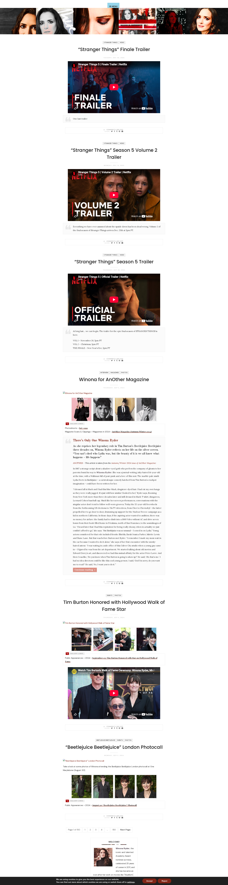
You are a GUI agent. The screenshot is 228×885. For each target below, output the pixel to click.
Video (122, 42)
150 (114, 829)
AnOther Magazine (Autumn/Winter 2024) (132, 431)
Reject (164, 881)
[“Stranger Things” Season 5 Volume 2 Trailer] (112, 243)
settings (131, 882)
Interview (104, 372)
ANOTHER (78, 463)
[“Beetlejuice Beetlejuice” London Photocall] (112, 818)
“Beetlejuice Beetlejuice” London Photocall (114, 747)
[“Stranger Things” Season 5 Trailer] (112, 360)
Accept (149, 881)
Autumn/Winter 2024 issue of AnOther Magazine (133, 463)
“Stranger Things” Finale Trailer (114, 49)
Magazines (115, 372)
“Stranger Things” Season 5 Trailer (114, 261)
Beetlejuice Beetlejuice (105, 740)
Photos (124, 372)
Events (109, 595)
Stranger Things (111, 42)
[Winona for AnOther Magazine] (112, 583)
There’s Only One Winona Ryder (95, 440)
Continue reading (84, 570)
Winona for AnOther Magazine (114, 379)
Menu (114, 6)
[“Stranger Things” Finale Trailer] (112, 131)
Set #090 (83, 428)
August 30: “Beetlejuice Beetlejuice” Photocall (114, 805)
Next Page (125, 829)
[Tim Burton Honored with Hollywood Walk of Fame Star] (112, 728)
